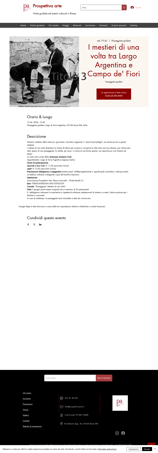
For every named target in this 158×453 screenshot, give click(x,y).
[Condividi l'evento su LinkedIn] (40, 224)
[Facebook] (123, 433)
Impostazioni (133, 449)
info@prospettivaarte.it (74, 406)
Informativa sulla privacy (107, 449)
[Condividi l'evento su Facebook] (28, 224)
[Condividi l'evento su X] (34, 224)
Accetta (147, 449)
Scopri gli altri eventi (113, 95)
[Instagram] (117, 433)
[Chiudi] (155, 449)
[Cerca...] (124, 7)
